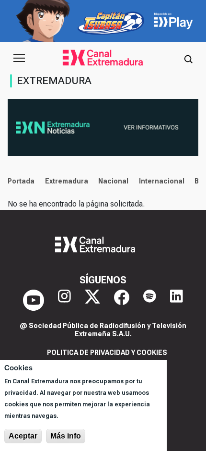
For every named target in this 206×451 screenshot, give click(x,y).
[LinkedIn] (176, 300)
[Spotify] (149, 300)
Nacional (113, 181)
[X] (92, 300)
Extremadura (66, 181)
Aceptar (23, 436)
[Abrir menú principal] (19, 58)
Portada (21, 181)
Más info (65, 436)
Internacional (161, 181)
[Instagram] (64, 300)
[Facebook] (121, 300)
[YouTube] (33, 300)
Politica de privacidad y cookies (107, 352)
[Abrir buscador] (188, 58)
